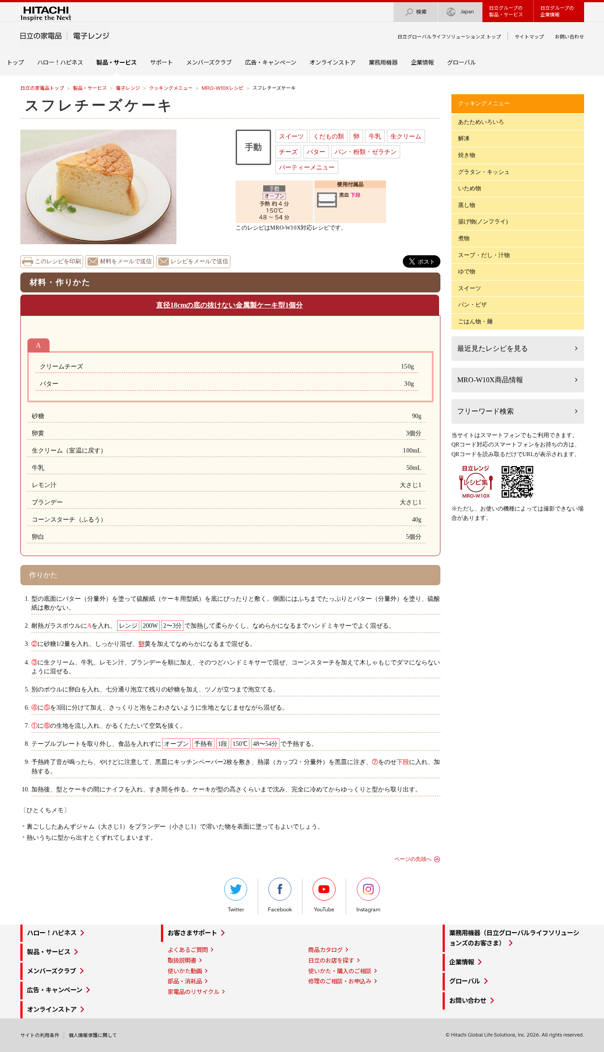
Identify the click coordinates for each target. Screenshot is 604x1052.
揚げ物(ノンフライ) (483, 221)
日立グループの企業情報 (557, 11)
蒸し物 (466, 205)
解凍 (464, 138)
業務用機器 (383, 62)
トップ (15, 62)
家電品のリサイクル (193, 991)
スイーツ (291, 136)
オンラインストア (333, 62)
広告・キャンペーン (270, 62)
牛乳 (375, 136)
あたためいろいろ (481, 122)
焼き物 (466, 155)
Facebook (280, 909)
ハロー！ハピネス (60, 62)
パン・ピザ (472, 304)
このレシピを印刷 (58, 261)
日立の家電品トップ (42, 88)
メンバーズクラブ (209, 62)
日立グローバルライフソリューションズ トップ (449, 37)
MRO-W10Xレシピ (223, 88)
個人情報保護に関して (93, 1035)
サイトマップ (529, 37)
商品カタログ (325, 949)
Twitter (236, 909)
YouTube (324, 909)
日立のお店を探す (331, 960)
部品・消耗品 (185, 981)
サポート (161, 62)
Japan (467, 11)
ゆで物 (466, 271)
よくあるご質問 (188, 949)
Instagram (368, 909)
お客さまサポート (192, 933)
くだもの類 (328, 136)
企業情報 (422, 62)
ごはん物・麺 (475, 321)
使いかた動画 (185, 971)
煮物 (464, 238)
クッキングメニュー (171, 88)
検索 (421, 11)
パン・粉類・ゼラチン (366, 151)
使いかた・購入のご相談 (339, 971)
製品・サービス (90, 88)
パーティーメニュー (307, 167)
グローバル (461, 62)
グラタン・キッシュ (484, 172)
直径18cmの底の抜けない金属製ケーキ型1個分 (229, 305)
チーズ (288, 151)
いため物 (469, 188)
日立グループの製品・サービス (506, 11)
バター (316, 151)
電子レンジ (128, 88)
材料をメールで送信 (126, 261)
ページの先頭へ (413, 859)
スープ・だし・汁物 (484, 255)
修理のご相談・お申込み (339, 981)
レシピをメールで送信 (199, 261)
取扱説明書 (182, 960)
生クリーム (405, 136)
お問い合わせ (569, 37)
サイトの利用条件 (39, 1035)
